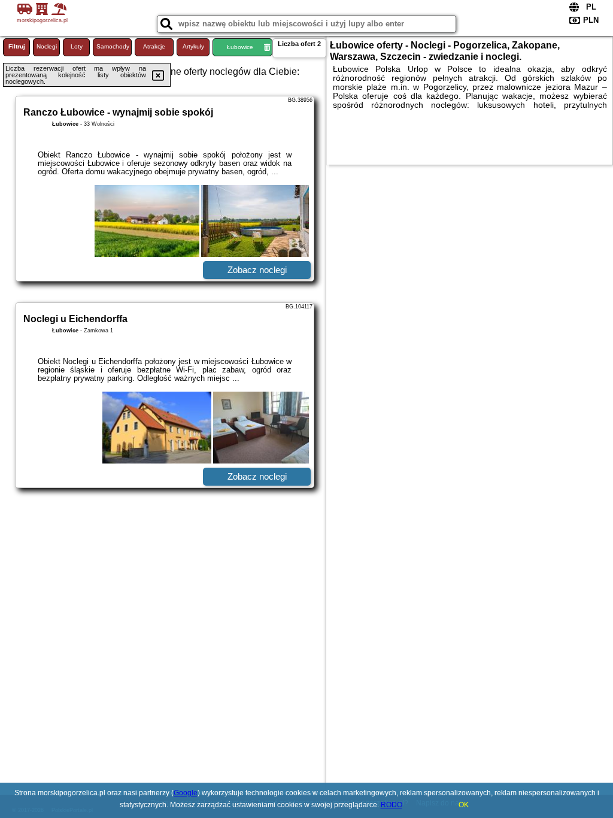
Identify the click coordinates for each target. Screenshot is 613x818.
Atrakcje (154, 46)
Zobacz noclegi (257, 270)
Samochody (112, 46)
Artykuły (193, 46)
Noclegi (47, 46)
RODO (391, 805)
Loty (77, 46)
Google (186, 793)
